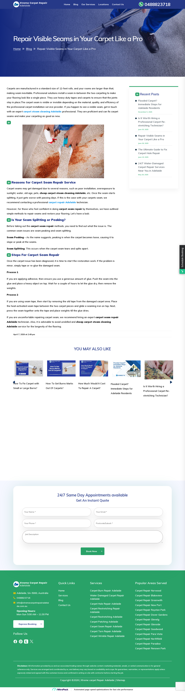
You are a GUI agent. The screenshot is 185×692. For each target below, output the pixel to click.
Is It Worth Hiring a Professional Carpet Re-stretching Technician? (151, 122)
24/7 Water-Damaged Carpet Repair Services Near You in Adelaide (151, 167)
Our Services (88, 4)
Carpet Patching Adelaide (104, 621)
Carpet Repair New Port (148, 605)
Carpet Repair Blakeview (148, 595)
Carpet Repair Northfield (148, 638)
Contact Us (118, 4)
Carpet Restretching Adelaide (106, 616)
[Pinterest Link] (21, 641)
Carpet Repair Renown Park (150, 648)
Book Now (91, 551)
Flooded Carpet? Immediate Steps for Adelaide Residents (150, 104)
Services (63, 595)
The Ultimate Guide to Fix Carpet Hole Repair (152, 151)
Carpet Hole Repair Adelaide (105, 603)
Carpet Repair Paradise (148, 643)
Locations (103, 4)
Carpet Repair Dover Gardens (151, 614)
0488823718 (156, 4)
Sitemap (120, 680)
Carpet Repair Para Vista (148, 634)
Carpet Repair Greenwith (148, 600)
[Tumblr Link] (26, 641)
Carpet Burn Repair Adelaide (105, 590)
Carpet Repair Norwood (148, 590)
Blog (75, 4)
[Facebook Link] (15, 641)
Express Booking (27, 624)
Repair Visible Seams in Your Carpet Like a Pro (151, 137)
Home (67, 4)
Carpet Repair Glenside (147, 624)
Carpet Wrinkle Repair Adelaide (107, 636)
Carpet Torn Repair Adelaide (105, 631)
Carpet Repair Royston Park (150, 609)
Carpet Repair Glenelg (147, 619)
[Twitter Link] (32, 641)
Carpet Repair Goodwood (149, 629)
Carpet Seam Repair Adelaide (106, 626)
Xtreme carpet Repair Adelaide (97, 680)
